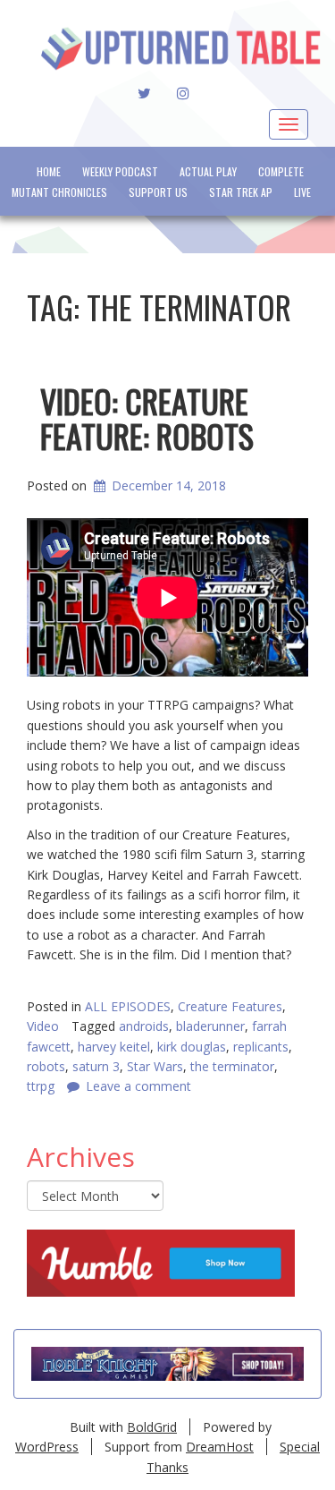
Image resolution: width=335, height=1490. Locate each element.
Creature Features (230, 1006)
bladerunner (210, 1025)
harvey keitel (114, 1046)
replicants (261, 1046)
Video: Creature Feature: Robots (147, 418)
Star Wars (155, 1066)
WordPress (47, 1446)
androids (144, 1025)
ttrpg (40, 1085)
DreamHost (220, 1446)
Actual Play (208, 171)
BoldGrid (152, 1426)
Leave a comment (138, 1085)
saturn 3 (96, 1066)
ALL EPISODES (128, 1006)
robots (46, 1066)
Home (49, 171)
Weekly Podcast (120, 171)
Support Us (158, 192)
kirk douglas (191, 1046)
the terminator (232, 1066)
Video (43, 1025)
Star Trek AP (240, 192)
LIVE (302, 192)
